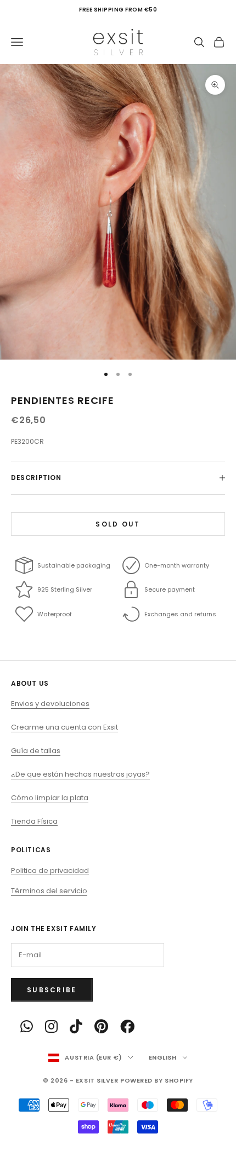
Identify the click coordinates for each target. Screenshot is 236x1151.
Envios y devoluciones (50, 703)
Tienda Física (34, 821)
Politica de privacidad (50, 870)
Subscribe (52, 989)
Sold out (117, 524)
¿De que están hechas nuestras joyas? (80, 774)
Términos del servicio (49, 891)
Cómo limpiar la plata (49, 798)
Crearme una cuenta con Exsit (64, 727)
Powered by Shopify (156, 1080)
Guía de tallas (35, 750)
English (163, 1057)
